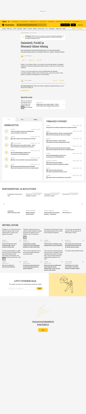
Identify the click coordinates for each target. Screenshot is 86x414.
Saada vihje (59, 28)
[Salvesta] (39, 129)
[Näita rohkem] (81, 21)
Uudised (13, 129)
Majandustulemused (51, 160)
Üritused (29, 28)
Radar (64, 28)
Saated (12, 164)
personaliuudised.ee (24, 21)
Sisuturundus (41, 28)
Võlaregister (52, 28)
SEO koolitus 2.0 (66, 212)
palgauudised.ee (59, 21)
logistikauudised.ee (34, 21)
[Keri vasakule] (34, 104)
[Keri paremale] (63, 104)
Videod (24, 28)
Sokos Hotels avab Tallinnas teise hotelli (24, 138)
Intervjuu (67, 240)
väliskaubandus (25, 90)
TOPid (14, 28)
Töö (47, 28)
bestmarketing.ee (15, 21)
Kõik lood (9, 28)
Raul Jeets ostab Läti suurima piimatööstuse (25, 160)
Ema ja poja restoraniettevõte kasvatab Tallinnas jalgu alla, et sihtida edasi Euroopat (73, 245)
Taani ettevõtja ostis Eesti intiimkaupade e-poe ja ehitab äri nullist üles (9, 245)
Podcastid (19, 28)
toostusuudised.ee (42, 21)
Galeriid (35, 28)
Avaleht (4, 28)
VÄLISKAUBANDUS (25, 32)
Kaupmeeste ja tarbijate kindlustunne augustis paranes (61, 127)
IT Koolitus (65, 210)
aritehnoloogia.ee (67, 21)
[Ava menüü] (9, 21)
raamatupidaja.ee (51, 21)
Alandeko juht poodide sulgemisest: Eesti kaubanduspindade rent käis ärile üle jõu (31, 245)
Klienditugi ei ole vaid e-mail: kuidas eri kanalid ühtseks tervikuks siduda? (72, 267)
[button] (22, 288)
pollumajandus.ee (75, 21)
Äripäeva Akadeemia (31, 210)
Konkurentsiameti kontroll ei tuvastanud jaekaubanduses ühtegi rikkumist (31, 267)
